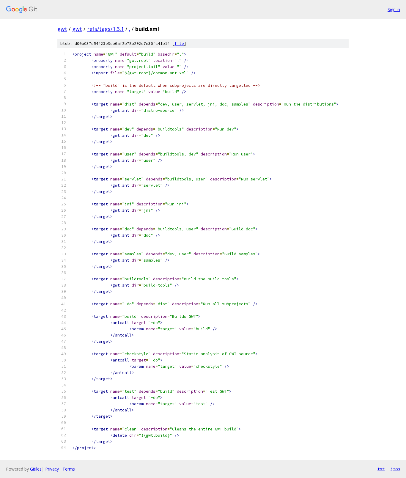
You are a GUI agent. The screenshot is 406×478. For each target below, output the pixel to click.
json (395, 468)
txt (381, 468)
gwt (62, 28)
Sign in (394, 9)
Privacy (52, 469)
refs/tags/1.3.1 (105, 28)
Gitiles (36, 469)
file (179, 43)
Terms (68, 469)
